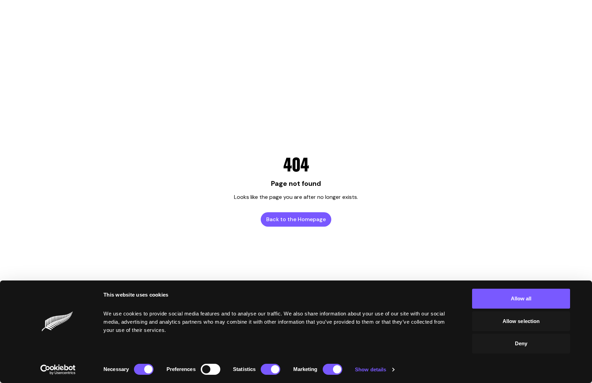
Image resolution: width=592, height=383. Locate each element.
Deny (521, 343)
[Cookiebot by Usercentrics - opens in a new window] (58, 369)
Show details (370, 369)
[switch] (210, 369)
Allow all (521, 298)
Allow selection (521, 321)
